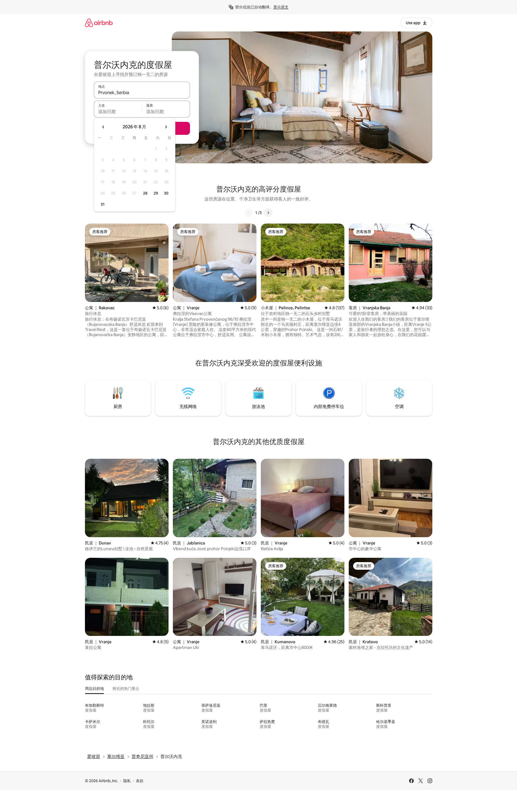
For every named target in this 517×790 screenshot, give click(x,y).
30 (166, 193)
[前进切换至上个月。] (103, 127)
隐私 (127, 780)
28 (145, 193)
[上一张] (249, 212)
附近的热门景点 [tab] (126, 688)
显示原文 (280, 7)
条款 (140, 780)
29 (156, 193)
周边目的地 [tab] (94, 688)
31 (102, 204)
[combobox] (142, 92)
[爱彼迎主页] (99, 22)
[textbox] (118, 111)
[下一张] (268, 212)
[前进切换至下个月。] (165, 127)
